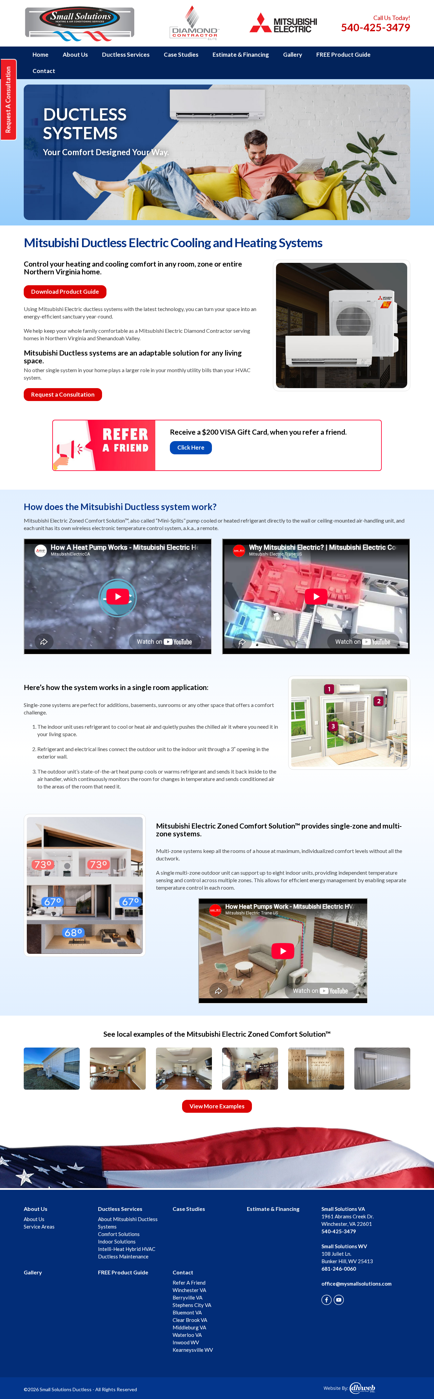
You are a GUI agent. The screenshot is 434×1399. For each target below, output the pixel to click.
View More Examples (217, 1106)
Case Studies (181, 54)
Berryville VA (187, 1297)
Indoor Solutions (117, 1241)
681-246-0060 (338, 1269)
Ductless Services (126, 54)
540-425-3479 (375, 27)
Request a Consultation (63, 394)
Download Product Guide (65, 291)
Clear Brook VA (190, 1320)
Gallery (292, 54)
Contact (44, 70)
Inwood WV (186, 1342)
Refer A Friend (189, 1282)
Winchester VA (189, 1290)
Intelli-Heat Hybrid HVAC (126, 1249)
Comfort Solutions (119, 1234)
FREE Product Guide (343, 54)
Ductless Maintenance (123, 1256)
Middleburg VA (189, 1327)
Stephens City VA (192, 1305)
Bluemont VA (187, 1312)
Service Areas (39, 1226)
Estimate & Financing (241, 54)
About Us (75, 54)
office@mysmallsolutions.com (356, 1283)
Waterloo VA (187, 1335)
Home (40, 54)
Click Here (190, 447)
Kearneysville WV (193, 1350)
